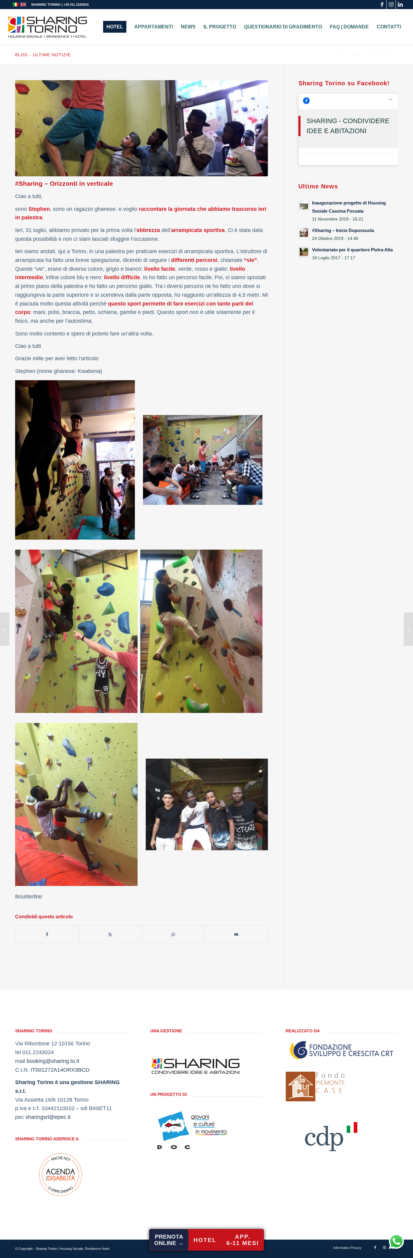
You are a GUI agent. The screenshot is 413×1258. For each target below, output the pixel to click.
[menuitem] (114, 27)
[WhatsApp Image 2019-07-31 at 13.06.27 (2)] (141, 128)
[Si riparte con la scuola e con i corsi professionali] (408, 629)
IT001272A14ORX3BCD (60, 1070)
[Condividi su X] (110, 935)
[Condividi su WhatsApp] (173, 935)
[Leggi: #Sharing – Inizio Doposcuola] (303, 232)
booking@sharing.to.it (53, 1061)
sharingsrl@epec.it (47, 1117)
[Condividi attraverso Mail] (236, 935)
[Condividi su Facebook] (47, 935)
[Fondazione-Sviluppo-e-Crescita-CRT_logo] (342, 1050)
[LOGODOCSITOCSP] (195, 1130)
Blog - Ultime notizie (43, 54)
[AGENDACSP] (60, 1174)
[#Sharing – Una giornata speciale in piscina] (4, 629)
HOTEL (204, 1240)
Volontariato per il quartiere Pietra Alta (352, 249)
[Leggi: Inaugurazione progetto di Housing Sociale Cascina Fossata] (303, 205)
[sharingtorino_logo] (47, 27)
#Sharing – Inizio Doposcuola (343, 230)
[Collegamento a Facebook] (382, 4)
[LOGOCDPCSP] (331, 1134)
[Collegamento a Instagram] (391, 4)
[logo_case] (316, 1086)
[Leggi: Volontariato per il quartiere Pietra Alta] (303, 252)
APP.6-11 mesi (242, 1239)
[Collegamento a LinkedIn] (400, 4)
